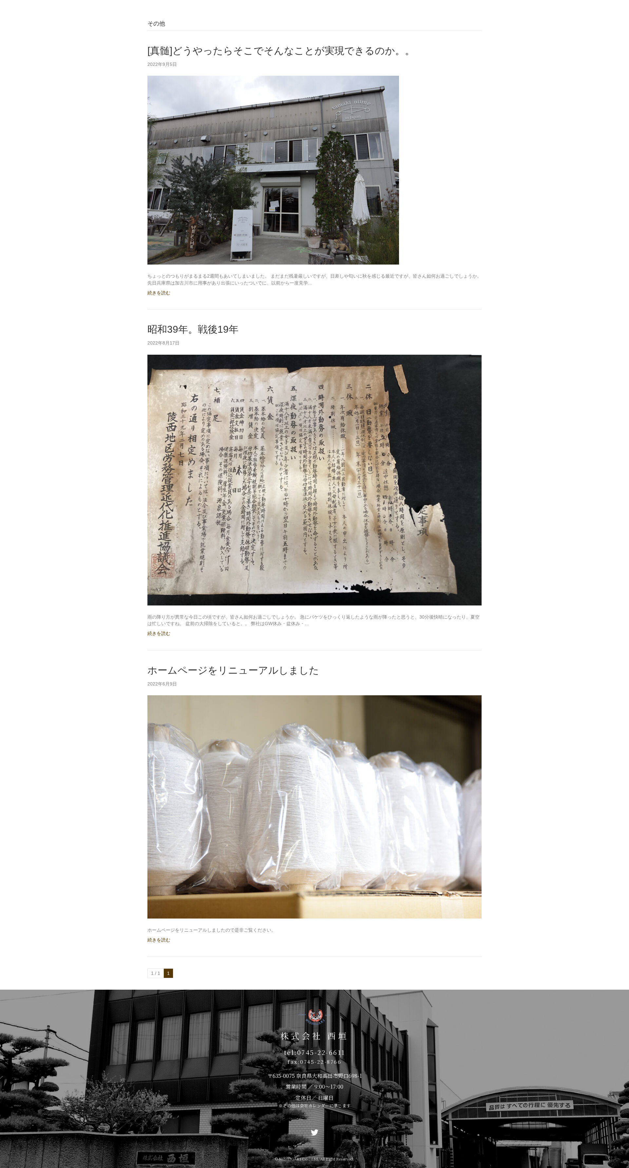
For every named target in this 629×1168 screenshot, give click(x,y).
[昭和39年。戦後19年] (314, 479)
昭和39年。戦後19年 (192, 329)
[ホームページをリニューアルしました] (314, 806)
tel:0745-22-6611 (314, 1052)
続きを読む (158, 292)
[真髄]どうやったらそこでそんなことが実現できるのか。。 (281, 50)
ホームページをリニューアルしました (233, 670)
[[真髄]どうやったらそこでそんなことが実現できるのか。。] (273, 169)
